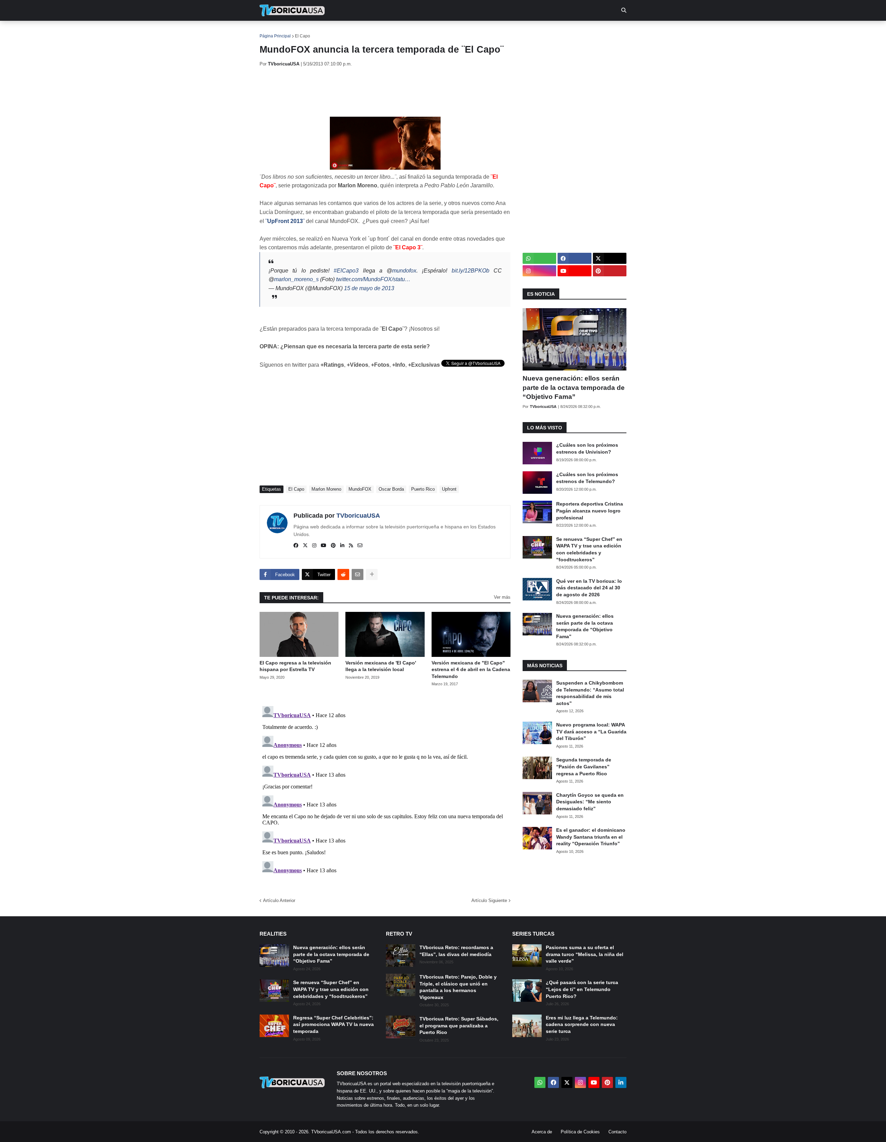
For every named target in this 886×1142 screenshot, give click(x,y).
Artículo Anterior (279, 900)
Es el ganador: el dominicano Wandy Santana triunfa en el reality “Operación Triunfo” (590, 836)
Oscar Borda (391, 489)
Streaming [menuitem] (438, 31)
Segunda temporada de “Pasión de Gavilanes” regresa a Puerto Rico (583, 766)
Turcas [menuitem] (404, 31)
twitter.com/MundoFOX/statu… (373, 279)
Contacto (617, 1131)
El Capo (302, 36)
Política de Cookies (580, 1131)
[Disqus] (385, 789)
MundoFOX (360, 489)
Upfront (449, 489)
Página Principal (275, 36)
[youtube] (323, 545)
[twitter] (305, 545)
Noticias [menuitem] (301, 31)
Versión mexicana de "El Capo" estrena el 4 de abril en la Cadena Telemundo (471, 669)
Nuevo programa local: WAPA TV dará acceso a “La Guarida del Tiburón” (591, 731)
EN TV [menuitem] (335, 31)
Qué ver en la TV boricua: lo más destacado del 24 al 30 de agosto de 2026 (589, 587)
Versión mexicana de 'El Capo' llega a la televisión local (380, 666)
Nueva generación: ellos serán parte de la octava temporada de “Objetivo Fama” (574, 387)
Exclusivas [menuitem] (478, 31)
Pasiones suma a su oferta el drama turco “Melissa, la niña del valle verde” (584, 954)
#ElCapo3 (346, 271)
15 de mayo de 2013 (369, 288)
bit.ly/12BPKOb (470, 271)
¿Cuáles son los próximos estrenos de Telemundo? (587, 478)
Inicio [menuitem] (272, 31)
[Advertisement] (386, 91)
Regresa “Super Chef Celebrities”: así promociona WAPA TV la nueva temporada (333, 1024)
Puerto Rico (423, 489)
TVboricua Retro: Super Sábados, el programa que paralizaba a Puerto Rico (458, 1025)
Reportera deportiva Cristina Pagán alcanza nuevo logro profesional (589, 510)
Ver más (502, 597)
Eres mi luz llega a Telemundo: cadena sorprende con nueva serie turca (582, 1024)
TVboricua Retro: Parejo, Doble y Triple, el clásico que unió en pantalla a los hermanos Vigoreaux (458, 987)
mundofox (404, 271)
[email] (360, 545)
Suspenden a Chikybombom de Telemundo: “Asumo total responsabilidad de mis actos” (590, 693)
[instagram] (314, 545)
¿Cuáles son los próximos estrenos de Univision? (587, 448)
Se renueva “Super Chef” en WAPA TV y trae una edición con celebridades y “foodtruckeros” (589, 549)
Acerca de (542, 1131)
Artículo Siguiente (489, 900)
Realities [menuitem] (370, 31)
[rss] (351, 545)
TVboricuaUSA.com (331, 1131)
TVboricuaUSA (358, 515)
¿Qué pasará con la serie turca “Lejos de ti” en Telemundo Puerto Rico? (582, 989)
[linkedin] (342, 545)
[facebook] (295, 545)
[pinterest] (333, 545)
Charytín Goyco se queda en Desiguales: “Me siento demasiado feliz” (590, 801)
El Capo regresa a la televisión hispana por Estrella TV (295, 666)
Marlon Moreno (326, 489)
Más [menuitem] (536, 31)
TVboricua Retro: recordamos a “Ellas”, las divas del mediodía (456, 951)
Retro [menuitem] (512, 31)
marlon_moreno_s (296, 279)
